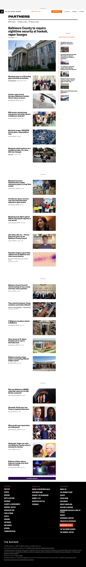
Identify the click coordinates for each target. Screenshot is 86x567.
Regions (7, 495)
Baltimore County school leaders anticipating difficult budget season (18, 358)
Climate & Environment (12, 504)
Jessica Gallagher (17, 307)
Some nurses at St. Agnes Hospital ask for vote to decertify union (17, 340)
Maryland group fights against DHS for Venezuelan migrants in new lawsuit (19, 218)
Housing (7, 519)
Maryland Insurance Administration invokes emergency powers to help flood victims (19, 183)
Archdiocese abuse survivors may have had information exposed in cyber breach (18, 200)
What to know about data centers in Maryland (69, 91)
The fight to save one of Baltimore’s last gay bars (67, 43)
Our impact (64, 501)
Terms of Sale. (19, 555)
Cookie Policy (19, 552)
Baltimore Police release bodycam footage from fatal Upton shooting (18, 463)
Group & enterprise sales (41, 489)
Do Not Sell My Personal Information (61, 552)
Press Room (64, 498)
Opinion (7, 528)
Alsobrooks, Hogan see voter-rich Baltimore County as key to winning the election (19, 445)
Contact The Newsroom (40, 495)
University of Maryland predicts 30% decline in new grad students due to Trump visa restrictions (68, 56)
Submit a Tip (36, 498)
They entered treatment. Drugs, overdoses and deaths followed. (19, 304)
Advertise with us (43, 8)
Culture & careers (66, 507)
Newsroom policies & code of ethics (70, 511)
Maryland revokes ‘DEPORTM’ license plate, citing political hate (18, 132)
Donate (62, 515)
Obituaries (8, 525)
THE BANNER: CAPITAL (67, 532)
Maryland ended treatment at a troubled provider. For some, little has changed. (19, 150)
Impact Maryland (66, 504)
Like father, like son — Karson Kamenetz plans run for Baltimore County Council (18, 236)
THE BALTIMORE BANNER (67, 529)
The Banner (64, 486)
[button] (32, 478)
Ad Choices (48, 552)
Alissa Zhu (10, 154)
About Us (63, 489)
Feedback (35, 504)
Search (68, 11)
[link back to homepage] (11, 542)
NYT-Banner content (34, 22)
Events (62, 495)
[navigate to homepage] (10, 11)
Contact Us (36, 486)
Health (6, 516)
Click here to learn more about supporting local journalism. (19, 559)
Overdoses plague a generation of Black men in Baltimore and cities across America (19, 254)
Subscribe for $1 (57, 11)
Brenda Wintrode (12, 80)
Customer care (37, 492)
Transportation (9, 531)
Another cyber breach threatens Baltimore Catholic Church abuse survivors (18, 96)
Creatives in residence (68, 521)
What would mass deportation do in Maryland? (19, 426)
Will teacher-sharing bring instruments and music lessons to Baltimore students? (19, 114)
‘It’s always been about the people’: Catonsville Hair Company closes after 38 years (68, 68)
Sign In (75, 11)
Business (7, 501)
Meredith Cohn (27, 307)
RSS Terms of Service (29, 552)
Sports (6, 492)
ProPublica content (22, 22)
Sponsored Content (67, 518)
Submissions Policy (40, 552)
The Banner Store (66, 492)
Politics (7, 489)
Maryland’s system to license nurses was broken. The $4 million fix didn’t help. (68, 80)
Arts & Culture (9, 498)
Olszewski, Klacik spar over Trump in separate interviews (18, 408)
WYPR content (12, 22)
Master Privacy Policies (48, 548)
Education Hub (9, 510)
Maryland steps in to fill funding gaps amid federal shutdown (19, 77)
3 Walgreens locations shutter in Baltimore (19, 322)
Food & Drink (8, 513)
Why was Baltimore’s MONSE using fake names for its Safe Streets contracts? (18, 391)
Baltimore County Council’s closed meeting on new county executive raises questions (19, 286)
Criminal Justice (10, 507)
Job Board (7, 522)
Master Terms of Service (34, 548)
